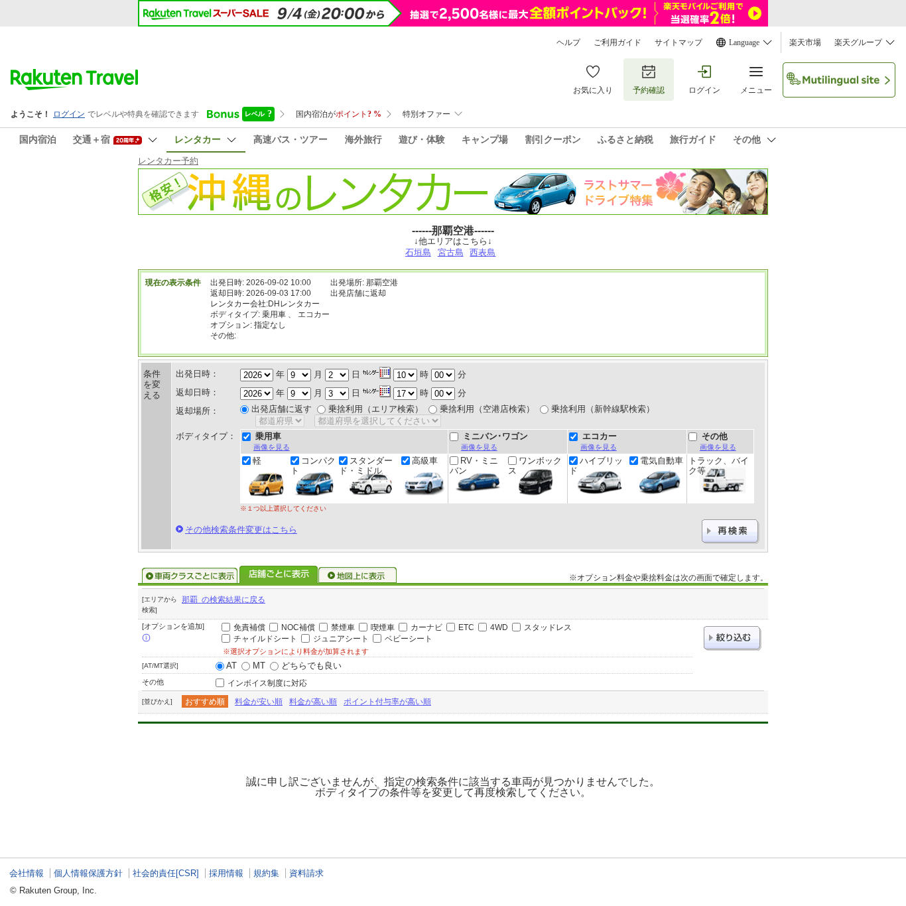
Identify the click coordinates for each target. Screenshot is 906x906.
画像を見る (271, 447)
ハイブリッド (596, 465)
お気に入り (593, 90)
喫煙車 (383, 627)
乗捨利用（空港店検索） (487, 409)
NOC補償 (298, 627)
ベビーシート (408, 638)
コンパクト (313, 465)
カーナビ (426, 627)
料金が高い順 (313, 701)
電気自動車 (661, 461)
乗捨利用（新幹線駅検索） (603, 409)
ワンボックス (535, 465)
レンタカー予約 (168, 161)
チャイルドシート (265, 638)
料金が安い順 (259, 701)
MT (259, 666)
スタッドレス (548, 627)
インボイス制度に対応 (267, 683)
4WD (499, 627)
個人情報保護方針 (88, 873)
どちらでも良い (311, 666)
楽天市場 (805, 42)
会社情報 (26, 873)
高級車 (425, 461)
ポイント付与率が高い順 (387, 701)
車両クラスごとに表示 (189, 576)
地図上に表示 (358, 576)
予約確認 (649, 90)
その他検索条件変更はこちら (241, 530)
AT (231, 666)
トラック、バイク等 (718, 465)
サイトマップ (678, 42)
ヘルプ (568, 42)
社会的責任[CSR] (166, 873)
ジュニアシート (341, 638)
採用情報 (226, 873)
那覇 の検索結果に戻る (223, 599)
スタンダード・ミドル (366, 465)
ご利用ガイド (617, 42)
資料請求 (306, 873)
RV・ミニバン (474, 465)
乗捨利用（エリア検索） (375, 409)
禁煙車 (343, 627)
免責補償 (249, 627)
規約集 (266, 873)
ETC (466, 627)
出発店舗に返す (281, 409)
